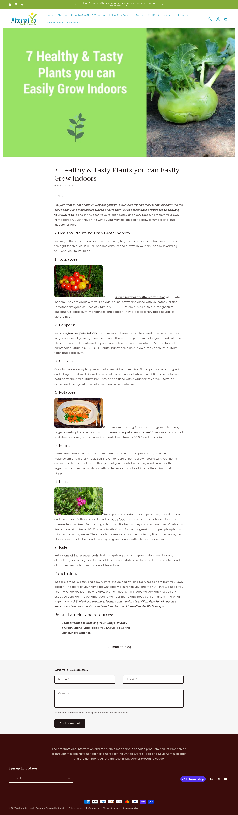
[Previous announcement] (75, 4)
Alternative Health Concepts (31, 808)
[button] (62, 15)
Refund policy (93, 808)
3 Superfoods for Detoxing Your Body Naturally (94, 623)
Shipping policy (130, 808)
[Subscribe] (69, 778)
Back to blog (121, 647)
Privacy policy (76, 808)
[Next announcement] (162, 4)
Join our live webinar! (76, 632)
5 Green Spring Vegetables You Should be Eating (96, 627)
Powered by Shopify (56, 808)
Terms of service (111, 808)
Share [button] (61, 196)
